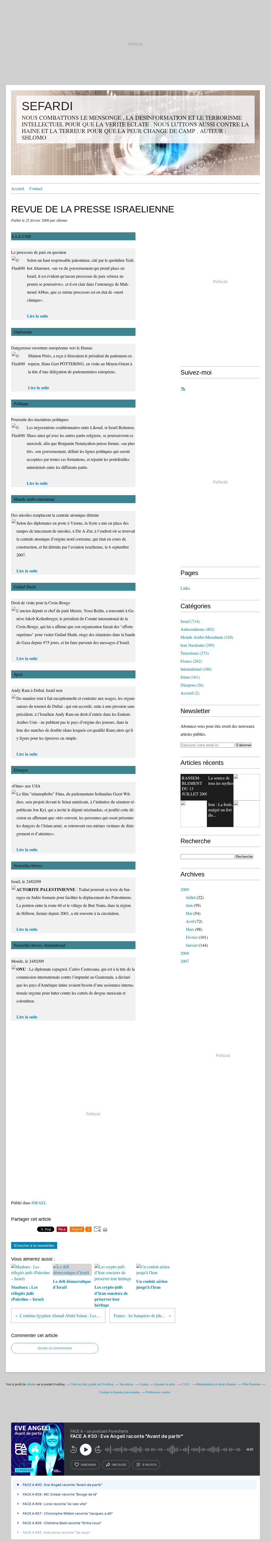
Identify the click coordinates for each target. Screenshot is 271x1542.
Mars (190, 929)
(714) (190, 621)
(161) (190, 677)
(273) (194, 653)
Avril (190, 921)
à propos (149, 1464)
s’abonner (88, 1464)
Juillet (191, 897)
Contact (35, 188)
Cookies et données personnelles (119, 1392)
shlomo (31, 1384)
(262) (191, 661)
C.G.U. (186, 1384)
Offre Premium (251, 1384)
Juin (189, 905)
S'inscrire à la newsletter (34, 1245)
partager (119, 1464)
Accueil (17, 188)
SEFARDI (47, 106)
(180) (195, 669)
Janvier (192, 945)
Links (185, 588)
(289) (197, 645)
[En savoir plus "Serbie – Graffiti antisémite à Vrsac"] (193, 813)
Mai (189, 913)
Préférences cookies (158, 1392)
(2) (189, 693)
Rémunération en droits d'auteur (216, 1384)
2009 (184, 889)
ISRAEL (39, 1202)
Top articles (126, 1384)
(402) (197, 629)
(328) (206, 637)
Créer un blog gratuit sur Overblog (92, 1384)
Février (192, 937)
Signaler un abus (165, 1384)
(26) (192, 685)
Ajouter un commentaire (55, 1348)
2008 (184, 953)
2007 (184, 961)
